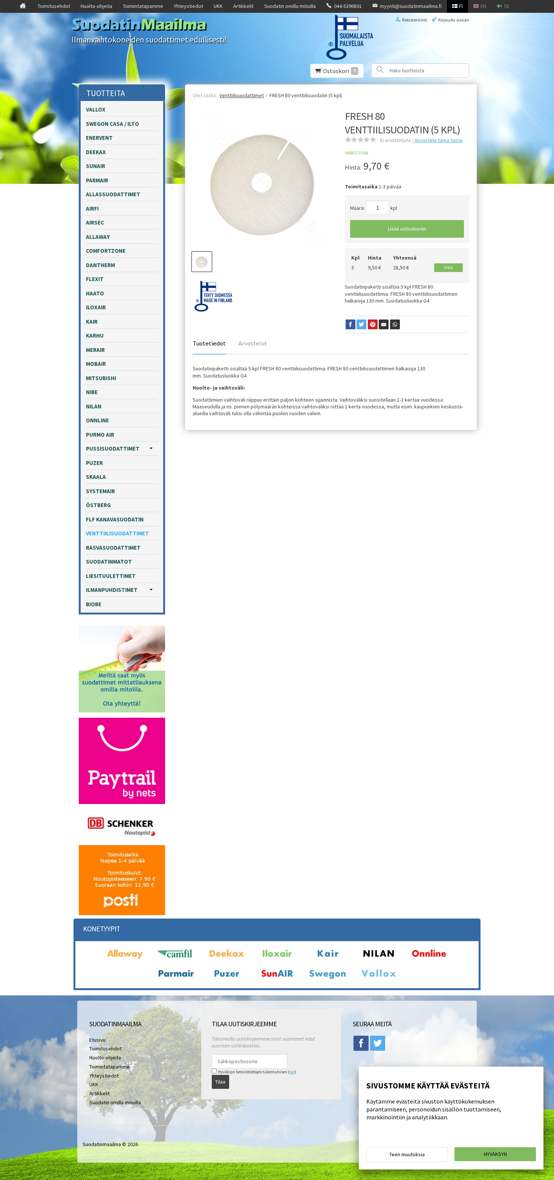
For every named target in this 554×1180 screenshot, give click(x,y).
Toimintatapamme (143, 6)
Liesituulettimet (111, 575)
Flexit (95, 279)
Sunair (95, 166)
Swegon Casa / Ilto (112, 123)
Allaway (98, 236)
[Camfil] (176, 958)
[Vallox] (378, 978)
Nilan (93, 406)
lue (292, 1072)
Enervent (99, 137)
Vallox (96, 109)
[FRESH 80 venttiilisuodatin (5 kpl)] (262, 182)
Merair (95, 349)
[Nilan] (378, 958)
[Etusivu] (22, 6)
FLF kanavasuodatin (115, 519)
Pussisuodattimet (112, 448)
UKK (218, 6)
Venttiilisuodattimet (117, 533)
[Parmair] (176, 978)
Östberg (98, 505)
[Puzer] (226, 978)
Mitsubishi (101, 378)
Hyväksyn (495, 1154)
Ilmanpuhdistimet (112, 589)
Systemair (100, 491)
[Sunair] (277, 978)
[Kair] (327, 958)
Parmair (97, 180)
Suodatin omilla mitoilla (290, 6)
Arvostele (439, 140)
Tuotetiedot (209, 343)
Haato (95, 293)
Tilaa (220, 1081)
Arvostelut (253, 343)
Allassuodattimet (113, 194)
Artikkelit (243, 6)
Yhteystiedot (188, 6)
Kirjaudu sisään (453, 20)
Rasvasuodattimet (113, 547)
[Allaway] (125, 958)
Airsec (95, 222)
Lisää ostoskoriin (407, 228)
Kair (92, 321)
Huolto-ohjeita (96, 6)
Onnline (97, 420)
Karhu (95, 335)
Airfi (92, 208)
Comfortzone (105, 250)
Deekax (96, 152)
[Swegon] (327, 978)
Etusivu (97, 1039)
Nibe (92, 392)
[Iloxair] (277, 958)
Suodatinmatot (109, 561)
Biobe (93, 604)
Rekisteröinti (414, 20)
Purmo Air (100, 434)
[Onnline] (429, 958)
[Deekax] (226, 958)
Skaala (96, 476)
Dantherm (100, 265)
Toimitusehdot (54, 6)
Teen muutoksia (407, 1154)
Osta (448, 267)
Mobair (96, 363)
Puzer (94, 462)
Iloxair (96, 307)
